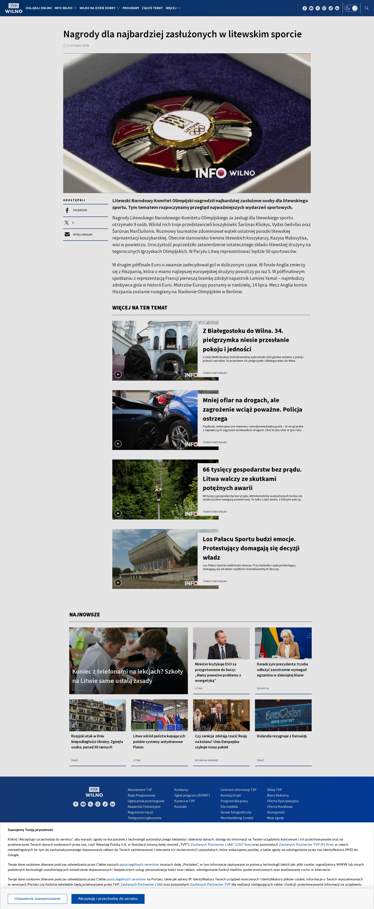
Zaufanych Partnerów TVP (210, 884)
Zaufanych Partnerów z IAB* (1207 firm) (221, 844)
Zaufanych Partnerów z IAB (142, 884)
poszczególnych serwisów (139, 864)
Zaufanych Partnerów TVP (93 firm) (306, 844)
